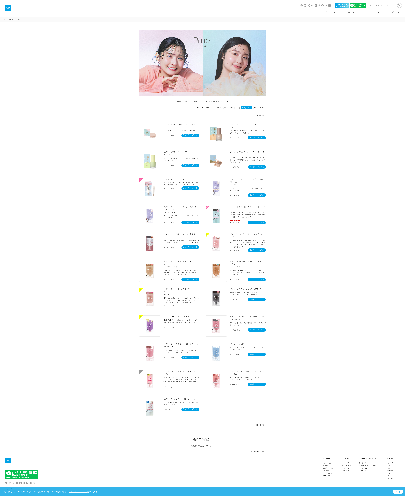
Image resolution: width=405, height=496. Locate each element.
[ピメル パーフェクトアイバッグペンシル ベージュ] (216, 188)
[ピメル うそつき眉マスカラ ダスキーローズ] (149, 298)
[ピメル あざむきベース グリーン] (149, 161)
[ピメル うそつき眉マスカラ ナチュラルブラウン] (216, 271)
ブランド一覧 (330, 12)
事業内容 (390, 468)
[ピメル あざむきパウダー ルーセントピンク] (149, 133)
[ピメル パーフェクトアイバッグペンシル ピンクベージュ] (149, 216)
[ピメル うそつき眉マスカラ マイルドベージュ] (149, 271)
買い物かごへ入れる (190, 135)
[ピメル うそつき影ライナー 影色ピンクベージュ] (149, 380)
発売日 (225, 108)
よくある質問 (346, 463)
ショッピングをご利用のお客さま (369, 465)
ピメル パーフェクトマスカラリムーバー (179, 399)
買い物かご (362, 463)
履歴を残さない (258, 451)
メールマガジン (346, 468)
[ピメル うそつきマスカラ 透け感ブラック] (216, 326)
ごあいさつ (390, 465)
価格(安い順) (235, 108)
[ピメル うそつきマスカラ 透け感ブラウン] (149, 353)
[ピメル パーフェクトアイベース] (149, 326)
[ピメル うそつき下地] (216, 353)
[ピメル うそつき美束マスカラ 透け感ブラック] (149, 243)
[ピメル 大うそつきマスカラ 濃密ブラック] (216, 298)
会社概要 (390, 470)
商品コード (210, 108)
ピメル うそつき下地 (238, 344)
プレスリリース (392, 475)
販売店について (327, 475)
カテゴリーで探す (372, 12)
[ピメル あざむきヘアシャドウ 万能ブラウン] (216, 161)
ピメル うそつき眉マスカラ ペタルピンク (246, 234)
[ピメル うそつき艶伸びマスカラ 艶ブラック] (216, 216)
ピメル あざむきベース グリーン (177, 152)
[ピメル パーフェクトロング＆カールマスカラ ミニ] (216, 380)
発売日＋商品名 (259, 108)
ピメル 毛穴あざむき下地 (173, 179)
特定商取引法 (363, 468)
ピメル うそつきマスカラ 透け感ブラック (247, 317)
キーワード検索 (327, 473)
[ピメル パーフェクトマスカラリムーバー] (149, 408)
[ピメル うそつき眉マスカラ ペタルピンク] (216, 243)
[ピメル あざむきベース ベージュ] (216, 133)
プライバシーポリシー (365, 470)
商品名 (218, 108)
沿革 (388, 473)
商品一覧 (350, 12)
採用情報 (390, 478)
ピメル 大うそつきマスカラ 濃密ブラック (247, 289)
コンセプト (390, 463)
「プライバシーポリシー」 (78, 492)
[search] (388, 5)
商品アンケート (346, 465)
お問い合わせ (346, 470)
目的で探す (326, 470)
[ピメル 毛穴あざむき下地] (149, 188)
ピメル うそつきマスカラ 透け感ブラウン (180, 344)
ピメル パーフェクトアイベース (176, 317)
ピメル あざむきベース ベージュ (244, 124)
